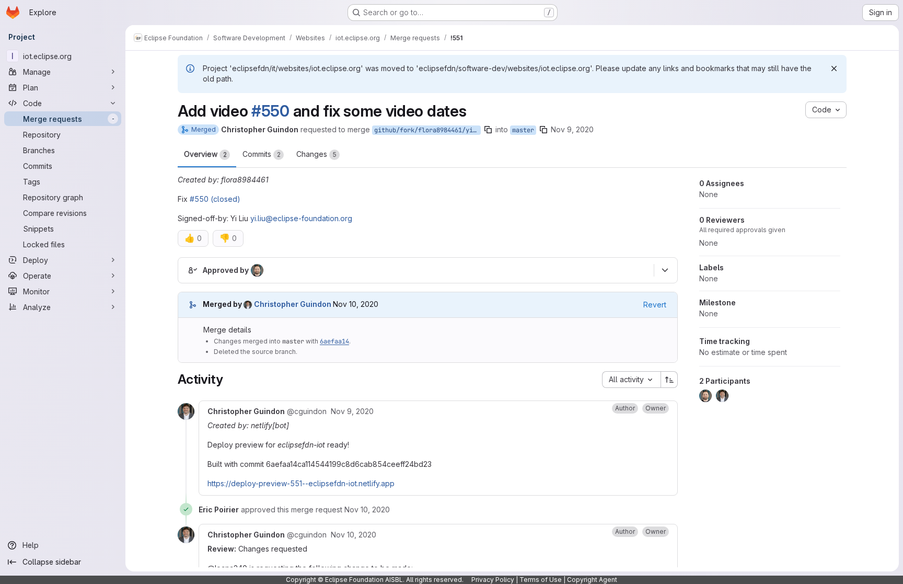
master (523, 130)
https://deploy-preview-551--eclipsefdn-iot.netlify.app (301, 483)
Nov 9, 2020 (572, 129)
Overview (205, 154)
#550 (270, 110)
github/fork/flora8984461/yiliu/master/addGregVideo (427, 130)
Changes (316, 154)
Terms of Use (540, 579)
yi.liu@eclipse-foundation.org (301, 218)
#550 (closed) (215, 198)
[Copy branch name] (488, 129)
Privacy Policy (492, 579)
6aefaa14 (334, 341)
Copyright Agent (592, 579)
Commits (261, 154)
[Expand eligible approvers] (664, 270)
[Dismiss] (834, 68)
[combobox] (631, 379)
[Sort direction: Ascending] (669, 379)
